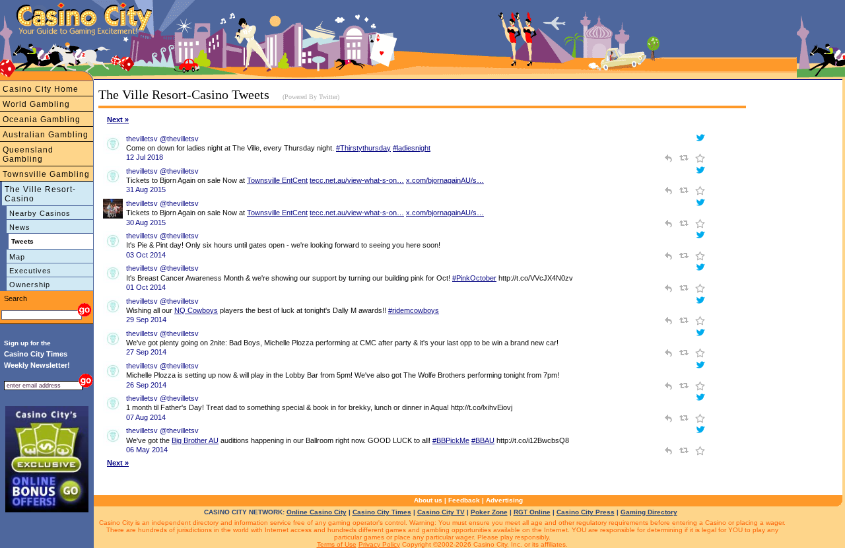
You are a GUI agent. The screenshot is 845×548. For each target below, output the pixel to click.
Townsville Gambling (46, 174)
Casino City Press (586, 512)
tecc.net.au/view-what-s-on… (357, 180)
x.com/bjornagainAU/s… (445, 180)
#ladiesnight (411, 148)
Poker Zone (489, 512)
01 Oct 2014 (146, 287)
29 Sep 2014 (146, 320)
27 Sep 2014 (146, 352)
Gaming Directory (649, 512)
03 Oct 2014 (146, 255)
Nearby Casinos (40, 213)
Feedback (464, 500)
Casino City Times (382, 512)
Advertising (504, 500)
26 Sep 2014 (146, 385)
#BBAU (482, 440)
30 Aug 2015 (146, 222)
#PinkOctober (474, 278)
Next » (118, 119)
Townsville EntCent (277, 180)
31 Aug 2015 (146, 189)
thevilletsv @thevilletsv (162, 139)
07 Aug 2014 (146, 417)
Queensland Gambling (28, 154)
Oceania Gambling (42, 119)
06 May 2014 (147, 450)
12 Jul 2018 (144, 157)
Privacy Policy (379, 544)
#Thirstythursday (363, 148)
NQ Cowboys (196, 310)
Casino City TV (441, 512)
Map (17, 257)
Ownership (29, 285)
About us (428, 500)
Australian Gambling (45, 134)
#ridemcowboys (413, 310)
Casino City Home (41, 89)
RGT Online (532, 512)
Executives (30, 271)
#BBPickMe (450, 440)
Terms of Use (336, 544)
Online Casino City (317, 512)
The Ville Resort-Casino (40, 194)
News (19, 227)
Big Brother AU (195, 440)
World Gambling (36, 104)
